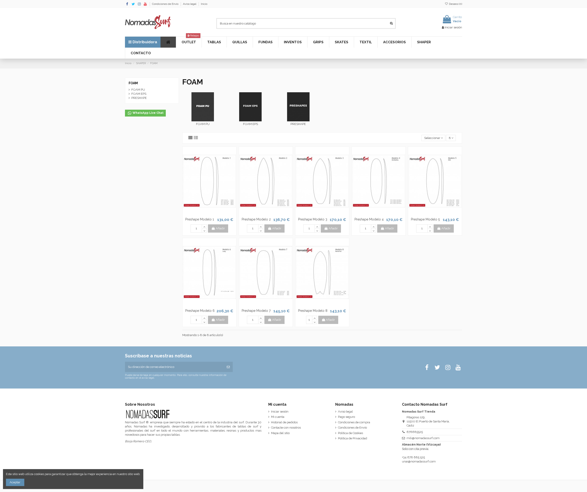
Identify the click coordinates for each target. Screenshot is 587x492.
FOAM (133, 83)
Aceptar (15, 482)
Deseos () (455, 3)
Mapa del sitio (280, 433)
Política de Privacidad (352, 438)
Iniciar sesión (279, 411)
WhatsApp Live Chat (147, 113)
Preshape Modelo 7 (256, 311)
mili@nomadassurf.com (423, 438)
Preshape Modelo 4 (369, 219)
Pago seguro (346, 417)
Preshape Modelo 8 (312, 311)
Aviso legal (190, 3)
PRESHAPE (298, 124)
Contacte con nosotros (286, 427)
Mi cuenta (277, 417)
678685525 (415, 432)
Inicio (204, 3)
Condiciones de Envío (165, 3)
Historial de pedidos (284, 422)
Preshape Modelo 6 (200, 311)
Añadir (220, 228)
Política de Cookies (350, 433)
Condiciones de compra (354, 422)
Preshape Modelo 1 (199, 219)
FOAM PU (203, 124)
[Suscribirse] (228, 367)
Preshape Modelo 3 (312, 219)
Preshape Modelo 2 (256, 219)
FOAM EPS (250, 124)
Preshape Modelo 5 (425, 219)
